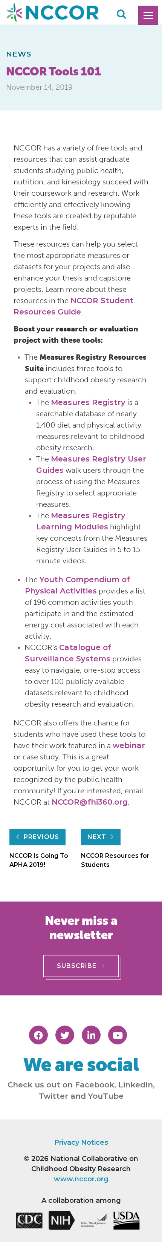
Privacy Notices (81, 1142)
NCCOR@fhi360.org (90, 802)
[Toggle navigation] (148, 15)
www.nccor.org (81, 1179)
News (19, 53)
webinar (129, 745)
